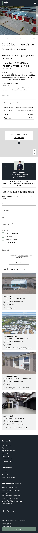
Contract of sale (10, 243)
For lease (10, 39)
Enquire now (6, 445)
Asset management (8, 477)
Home (3, 39)
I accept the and (20, 257)
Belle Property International (11, 496)
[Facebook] (3, 511)
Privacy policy (23, 256)
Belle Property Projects (10, 498)
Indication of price (11, 233)
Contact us (5, 456)
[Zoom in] (34, 150)
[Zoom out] (34, 153)
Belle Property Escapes (10, 487)
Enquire (19, 529)
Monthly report (7, 459)
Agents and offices (8, 451)
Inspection (8, 236)
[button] (19, 143)
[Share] (34, 38)
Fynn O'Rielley (19, 172)
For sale (4, 472)
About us (5, 448)
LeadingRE (5, 493)
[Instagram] (8, 511)
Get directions (19, 137)
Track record (6, 453)
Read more (5, 95)
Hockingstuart (7, 504)
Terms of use (20, 257)
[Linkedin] (13, 511)
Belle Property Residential (11, 490)
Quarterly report (7, 461)
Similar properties (11, 240)
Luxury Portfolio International (12, 501)
